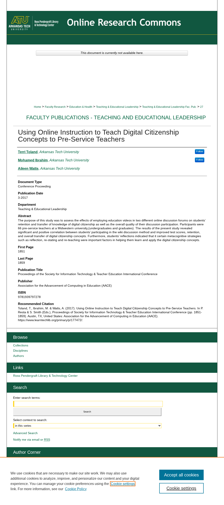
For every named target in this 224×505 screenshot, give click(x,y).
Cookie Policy (76, 489)
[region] (112, 481)
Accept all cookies (181, 474)
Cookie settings (123, 484)
